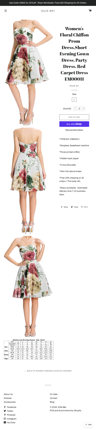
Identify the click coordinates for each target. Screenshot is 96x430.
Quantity (67, 108)
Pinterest (10, 415)
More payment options (74, 130)
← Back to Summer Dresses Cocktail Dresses (48, 371)
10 (74, 100)
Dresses (8, 398)
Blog (52, 402)
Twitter (9, 411)
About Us (8, 394)
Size (74, 94)
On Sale (53, 394)
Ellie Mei (48, 11)
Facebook (11, 407)
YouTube (10, 422)
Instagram (11, 419)
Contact (53, 398)
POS (52, 410)
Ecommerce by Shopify (70, 410)
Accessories (10, 402)
